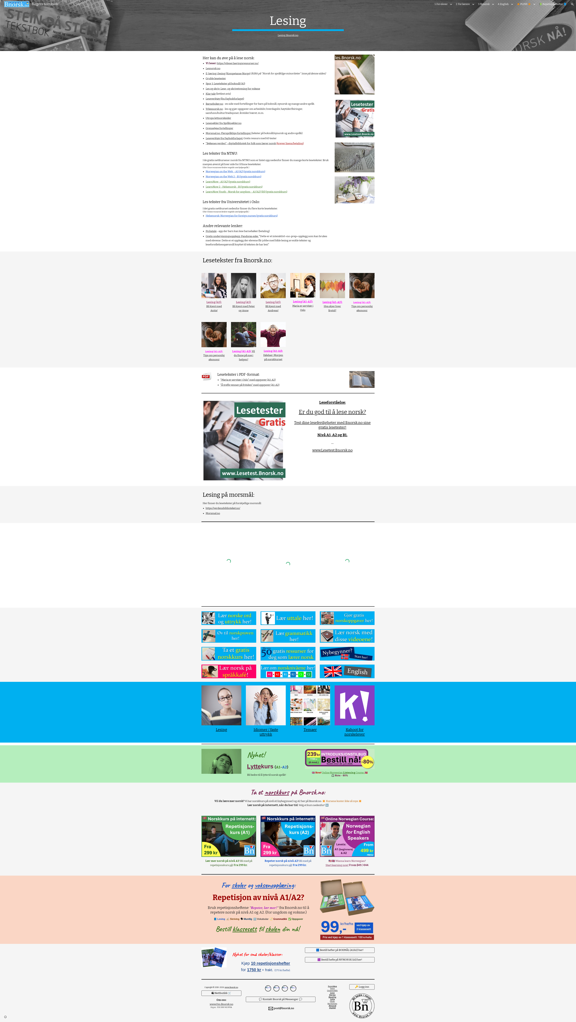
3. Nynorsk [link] (484, 4)
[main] (288, 25)
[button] (572, 4)
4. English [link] (503, 4)
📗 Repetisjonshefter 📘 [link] (552, 4)
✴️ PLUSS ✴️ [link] (524, 4)
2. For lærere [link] (463, 4)
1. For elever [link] (441, 4)
